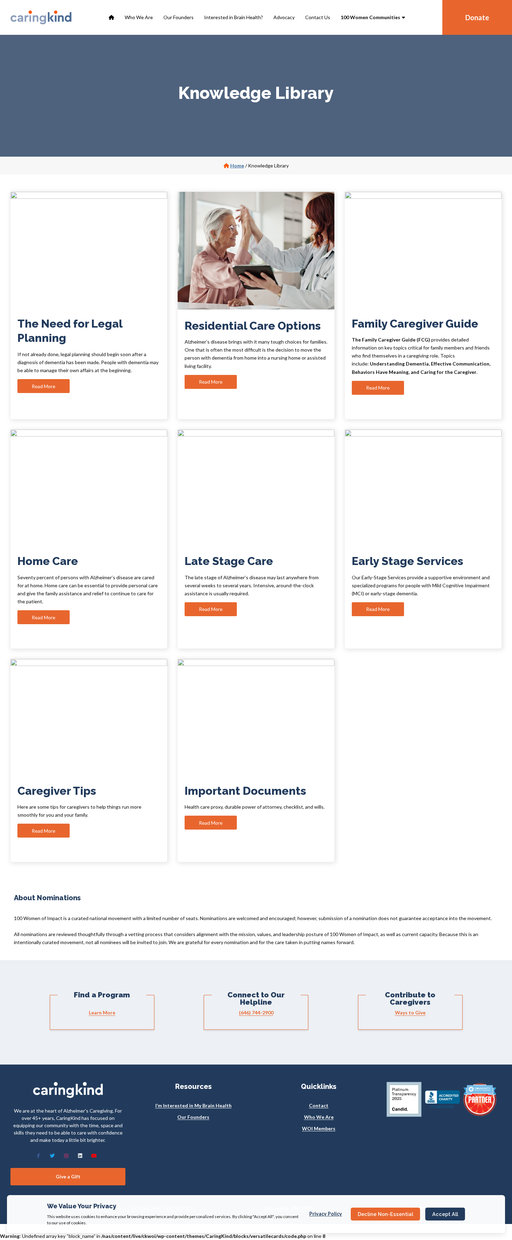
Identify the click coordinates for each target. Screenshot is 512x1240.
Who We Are (139, 17)
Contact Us (317, 17)
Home (237, 165)
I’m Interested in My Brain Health (193, 1105)
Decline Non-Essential (385, 1214)
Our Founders (178, 17)
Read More (43, 386)
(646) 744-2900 (256, 1012)
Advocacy (284, 17)
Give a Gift (68, 1176)
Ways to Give (410, 1012)
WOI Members (318, 1128)
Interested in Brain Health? (233, 17)
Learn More (102, 1012)
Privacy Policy (325, 1214)
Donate (477, 17)
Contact (318, 1105)
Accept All (445, 1214)
